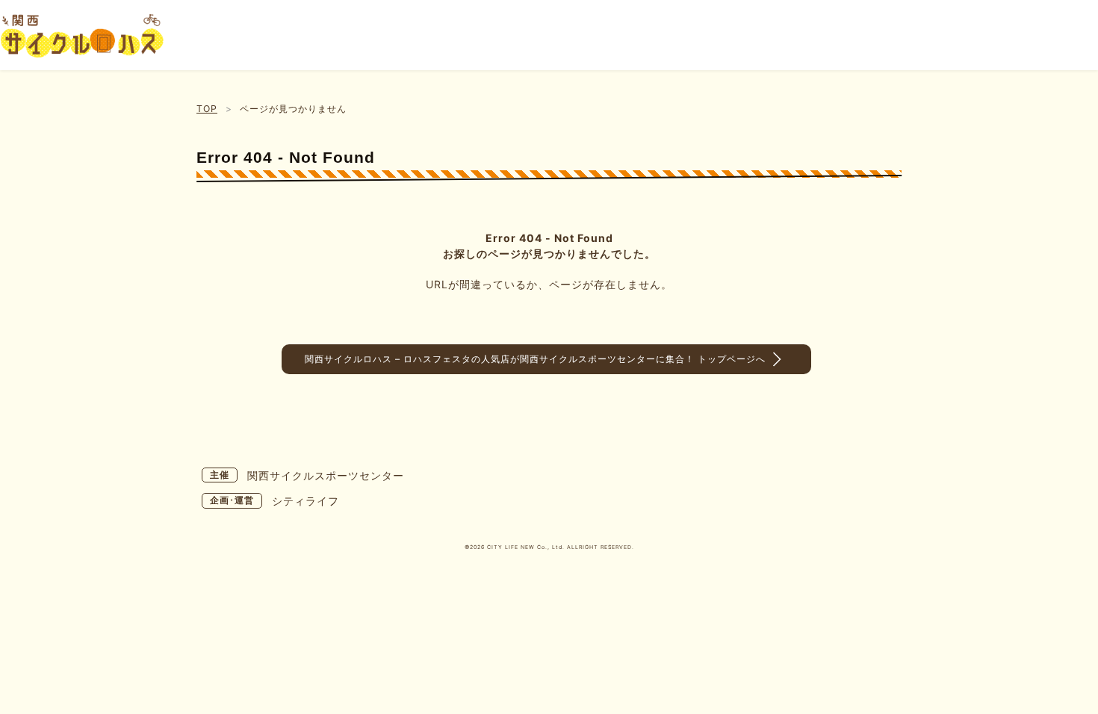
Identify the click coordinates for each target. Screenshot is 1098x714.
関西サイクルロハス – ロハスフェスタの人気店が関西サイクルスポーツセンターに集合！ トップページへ (535, 358)
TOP (206, 108)
